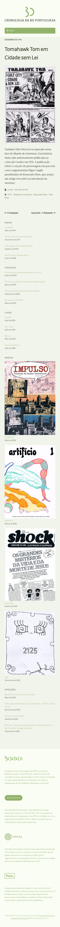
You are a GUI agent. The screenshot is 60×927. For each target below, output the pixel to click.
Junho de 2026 (10, 258)
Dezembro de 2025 (12, 680)
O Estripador (12, 213)
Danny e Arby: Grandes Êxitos (17, 255)
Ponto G (8, 336)
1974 (10, 194)
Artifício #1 (9, 521)
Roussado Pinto (40, 194)
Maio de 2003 (10, 303)
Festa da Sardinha (12, 345)
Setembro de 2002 (12, 294)
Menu (12, 30)
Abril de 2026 (10, 320)
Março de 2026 (11, 524)
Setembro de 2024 (12, 731)
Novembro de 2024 (12, 710)
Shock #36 (9, 603)
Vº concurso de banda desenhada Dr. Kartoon (23, 272)
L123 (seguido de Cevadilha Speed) (18, 246)
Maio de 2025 (10, 697)
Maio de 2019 (10, 339)
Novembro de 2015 (12, 240)
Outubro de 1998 (11, 249)
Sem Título (9, 327)
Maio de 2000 (10, 285)
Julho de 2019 (10, 330)
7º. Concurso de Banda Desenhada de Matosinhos (25, 282)
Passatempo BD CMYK (14, 300)
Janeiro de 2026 (11, 606)
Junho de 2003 (10, 275)
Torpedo (8, 317)
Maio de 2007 (10, 230)
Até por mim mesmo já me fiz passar (20, 694)
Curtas (10, 189)
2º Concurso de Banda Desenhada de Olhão (22, 291)
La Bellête (9, 227)
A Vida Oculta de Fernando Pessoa (18, 236)
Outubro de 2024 (11, 719)
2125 (6, 677)
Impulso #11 (9, 437)
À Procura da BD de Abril (14, 716)
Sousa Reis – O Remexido (42, 213)
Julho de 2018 (10, 348)
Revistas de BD (21, 189)
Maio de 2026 (10, 440)
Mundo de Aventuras (23, 194)
